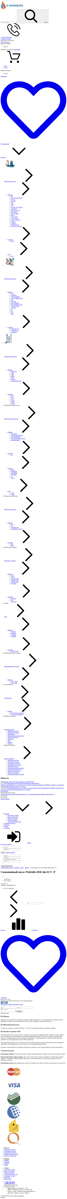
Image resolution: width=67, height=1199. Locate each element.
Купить (3, 930)
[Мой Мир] (7, 1003)
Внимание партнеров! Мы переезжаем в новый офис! (23, 783)
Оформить (17, 49)
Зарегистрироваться (6, 866)
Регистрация (8, 844)
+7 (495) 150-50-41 (6, 37)
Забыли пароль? (10, 852)
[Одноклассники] (4, 1003)
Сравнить (35, 930)
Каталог (3, 157)
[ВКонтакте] (2, 1003)
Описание (4, 1004)
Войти (29, 843)
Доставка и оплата (17, 1004)
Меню (8, 799)
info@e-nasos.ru (5, 42)
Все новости (4, 791)
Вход (2, 844)
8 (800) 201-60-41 (6, 39)
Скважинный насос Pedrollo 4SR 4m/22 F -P (41, 794)
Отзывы (9, 1004)
